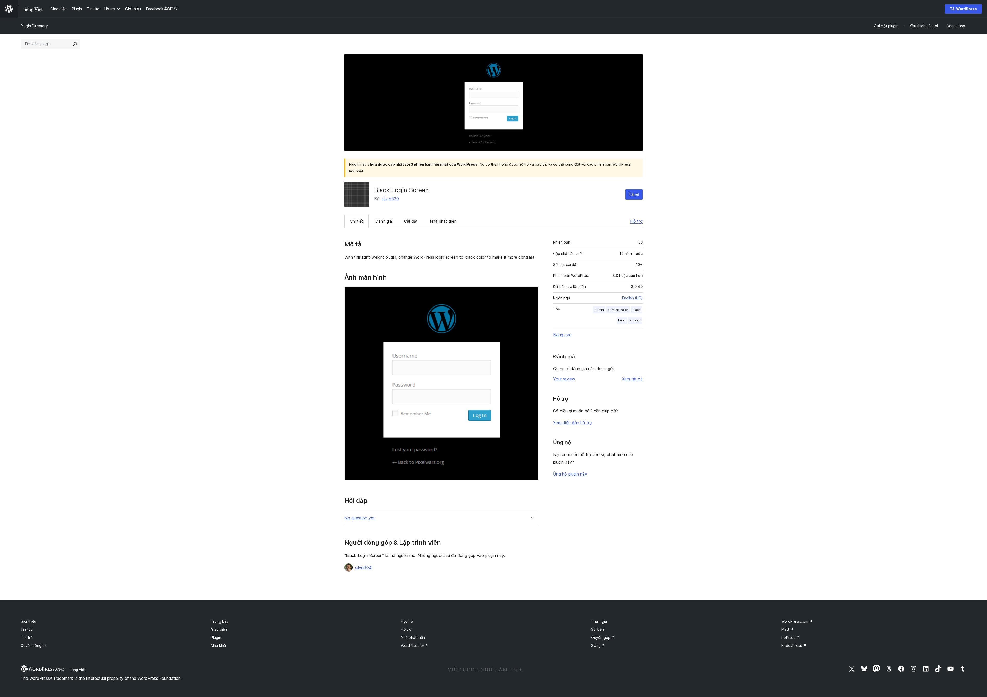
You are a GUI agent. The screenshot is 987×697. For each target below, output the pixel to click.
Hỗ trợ (636, 221)
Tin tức (27, 629)
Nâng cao (562, 334)
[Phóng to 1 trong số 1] (531, 293)
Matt (787, 629)
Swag (598, 645)
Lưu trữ (27, 637)
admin (599, 310)
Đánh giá (383, 221)
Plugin (216, 637)
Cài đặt (411, 221)
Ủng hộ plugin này (570, 474)
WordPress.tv (414, 645)
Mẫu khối (218, 645)
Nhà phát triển (443, 221)
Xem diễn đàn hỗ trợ (572, 422)
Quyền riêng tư (33, 645)
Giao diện (219, 629)
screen (635, 320)
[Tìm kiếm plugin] (75, 44)
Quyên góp (603, 637)
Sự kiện (597, 629)
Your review (564, 379)
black (636, 310)
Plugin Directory (34, 26)
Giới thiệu (28, 621)
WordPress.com (796, 621)
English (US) (632, 298)
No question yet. (360, 518)
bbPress (790, 637)
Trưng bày (220, 621)
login (622, 320)
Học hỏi (407, 621)
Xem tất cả (632, 379)
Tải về (634, 194)
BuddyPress (793, 645)
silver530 (390, 198)
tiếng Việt (77, 669)
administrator (618, 310)
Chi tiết (356, 221)
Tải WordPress (963, 9)
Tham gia (599, 621)
